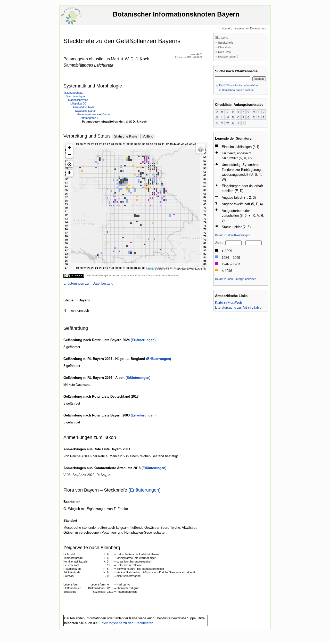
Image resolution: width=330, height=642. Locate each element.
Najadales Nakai (85, 110)
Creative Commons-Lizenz (151, 275)
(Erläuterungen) (143, 340)
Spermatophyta (75, 96)
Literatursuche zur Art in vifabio (238, 307)
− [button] (69, 154)
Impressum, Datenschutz (250, 28)
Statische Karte (125, 136)
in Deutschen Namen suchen (236, 90)
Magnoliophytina (78, 99)
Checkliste (224, 47)
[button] (69, 163)
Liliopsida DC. (78, 103)
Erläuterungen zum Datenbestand (88, 283)
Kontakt (226, 28)
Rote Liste (224, 51)
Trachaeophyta (72, 92)
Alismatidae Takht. (84, 107)
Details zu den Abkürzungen (232, 235)
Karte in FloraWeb (228, 302)
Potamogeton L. (89, 117)
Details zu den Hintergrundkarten (235, 278)
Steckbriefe (225, 42)
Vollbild (148, 136)
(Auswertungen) (228, 56)
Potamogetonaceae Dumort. (94, 114)
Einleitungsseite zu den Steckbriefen (125, 623)
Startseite (221, 37)
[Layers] (200, 149)
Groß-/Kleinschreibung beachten (238, 85)
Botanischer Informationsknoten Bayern (176, 14)
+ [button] (69, 147)
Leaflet (150, 269)
